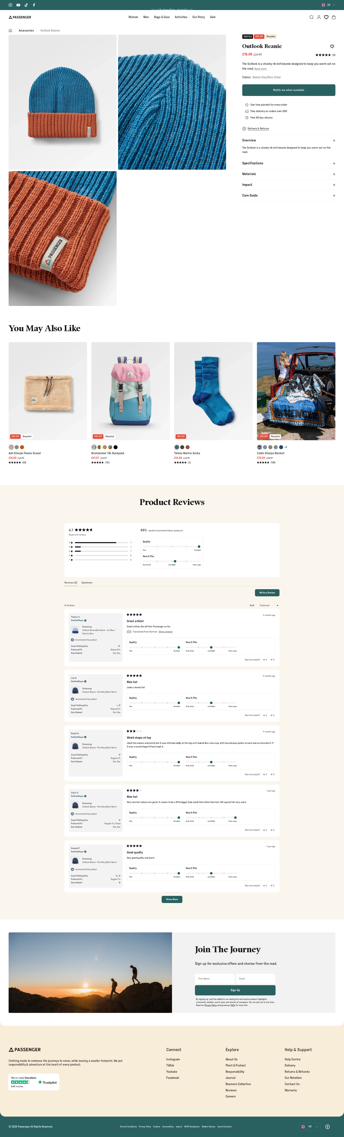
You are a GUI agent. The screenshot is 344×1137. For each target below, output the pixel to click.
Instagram (173, 1059)
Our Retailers (293, 1078)
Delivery (290, 1065)
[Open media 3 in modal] (63, 238)
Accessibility (168, 1127)
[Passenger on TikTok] (26, 5)
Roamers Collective (238, 1084)
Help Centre (292, 1059)
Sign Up (235, 990)
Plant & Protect (236, 1065)
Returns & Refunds (297, 1071)
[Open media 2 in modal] (172, 102)
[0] (326, 17)
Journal (230, 1078)
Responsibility (235, 1071)
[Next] (83, 393)
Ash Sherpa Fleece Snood (25, 453)
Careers (231, 1096)
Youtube (171, 1071)
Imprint (179, 1127)
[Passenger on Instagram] (10, 5)
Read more (260, 68)
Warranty (291, 1090)
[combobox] (328, 5)
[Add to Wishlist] (332, 46)
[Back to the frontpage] (10, 30)
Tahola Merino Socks (187, 453)
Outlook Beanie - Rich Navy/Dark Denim (99, 692)
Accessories (26, 30)
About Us (232, 1059)
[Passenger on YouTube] (18, 5)
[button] (325, 55)
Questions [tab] (87, 583)
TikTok (170, 1065)
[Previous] (11, 393)
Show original (165, 632)
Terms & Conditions (128, 1127)
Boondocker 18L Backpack (107, 453)
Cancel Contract (225, 1127)
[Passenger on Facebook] (34, 5)
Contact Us (292, 1084)
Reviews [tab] (70, 583)
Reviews (231, 1090)
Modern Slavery (208, 1127)
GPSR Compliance (191, 1127)
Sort (252, 605)
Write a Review (269, 593)
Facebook (172, 1078)
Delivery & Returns (258, 128)
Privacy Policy (145, 1127)
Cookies (156, 1127)
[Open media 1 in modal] (63, 102)
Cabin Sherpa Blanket (271, 453)
